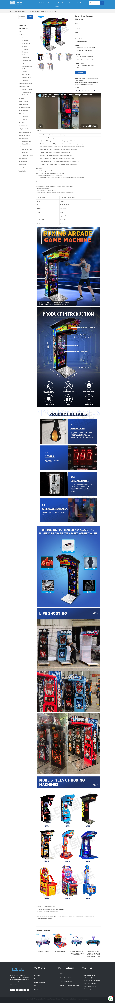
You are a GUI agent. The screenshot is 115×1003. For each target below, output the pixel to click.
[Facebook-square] (76, 90)
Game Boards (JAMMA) (27, 89)
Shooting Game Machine (24, 135)
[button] (80, 72)
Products (50, 2)
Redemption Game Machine (25, 132)
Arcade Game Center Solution (25, 83)
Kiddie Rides (21, 123)
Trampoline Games (23, 162)
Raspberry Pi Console (26, 95)
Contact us (57, 6)
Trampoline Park (22, 165)
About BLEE (61, 2)
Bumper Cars (21, 98)
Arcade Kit (24, 46)
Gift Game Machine (23, 114)
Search (30, 17)
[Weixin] (95, 90)
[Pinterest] (88, 90)
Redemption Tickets (26, 77)
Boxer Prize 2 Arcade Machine (87, 82)
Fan (23, 63)
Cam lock (24, 55)
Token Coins (25, 80)
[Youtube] (82, 90)
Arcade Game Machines (24, 87)
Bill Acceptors (25, 52)
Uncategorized (22, 168)
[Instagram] (85, 90)
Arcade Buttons (25, 41)
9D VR (20, 32)
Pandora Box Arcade (26, 92)
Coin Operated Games (23, 111)
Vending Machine (22, 171)
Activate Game (22, 35)
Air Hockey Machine (26, 141)
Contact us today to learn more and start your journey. (51, 909)
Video (70, 2)
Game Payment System (27, 66)
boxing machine (88, 84)
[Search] (102, 3)
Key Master (24, 120)
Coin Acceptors (25, 58)
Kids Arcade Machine (23, 126)
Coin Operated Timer (26, 60)
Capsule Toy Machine (23, 101)
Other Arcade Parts (26, 75)
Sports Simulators (23, 158)
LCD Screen (24, 72)
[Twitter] (79, 90)
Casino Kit (26, 49)
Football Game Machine (27, 155)
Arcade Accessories (23, 38)
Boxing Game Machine (34, 11)
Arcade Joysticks (26, 44)
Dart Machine (25, 153)
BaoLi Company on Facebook (44, 918)
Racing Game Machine (24, 129)
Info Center (80, 2)
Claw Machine (25, 117)
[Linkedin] (92, 90)
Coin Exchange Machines (24, 108)
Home (31, 2)
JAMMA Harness (25, 69)
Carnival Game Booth (23, 104)
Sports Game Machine (21, 11)
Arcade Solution (41, 2)
